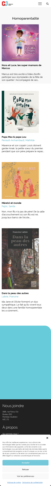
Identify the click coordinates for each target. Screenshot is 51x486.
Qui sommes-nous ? (10, 434)
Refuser (25, 469)
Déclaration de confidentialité (32, 482)
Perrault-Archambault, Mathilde (18, 140)
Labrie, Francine (10, 296)
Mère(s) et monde (11, 203)
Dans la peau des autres (15, 293)
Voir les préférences (25, 476)
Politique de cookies (14, 482)
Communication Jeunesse (7, 3)
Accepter (25, 463)
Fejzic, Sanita (8, 206)
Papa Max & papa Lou (14, 137)
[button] (47, 437)
